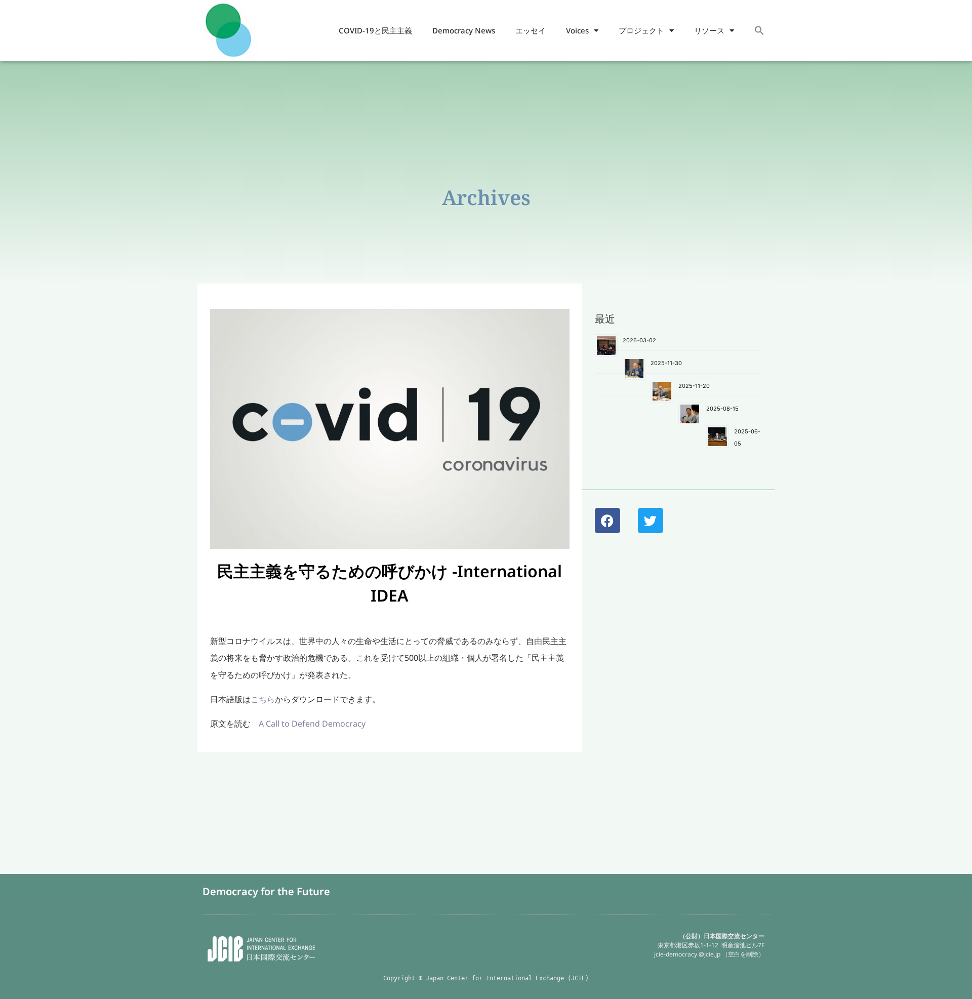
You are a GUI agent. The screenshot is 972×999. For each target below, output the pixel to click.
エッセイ (530, 30)
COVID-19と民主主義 (375, 30)
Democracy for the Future (266, 891)
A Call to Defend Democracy (312, 723)
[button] (759, 31)
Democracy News (463, 30)
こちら (263, 699)
